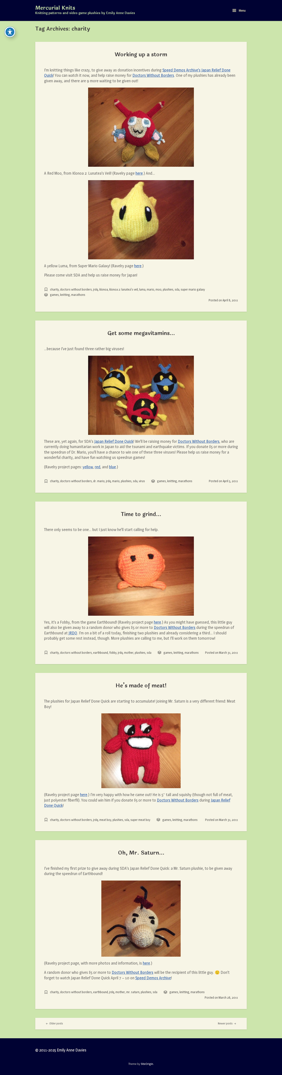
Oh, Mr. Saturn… (141, 853)
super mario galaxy (193, 289)
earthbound (100, 652)
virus (142, 481)
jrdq (95, 289)
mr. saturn (132, 992)
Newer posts (225, 1023)
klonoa (103, 289)
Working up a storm (141, 54)
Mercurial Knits (55, 8)
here (139, 173)
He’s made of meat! (141, 685)
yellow (88, 467)
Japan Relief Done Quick (113, 441)
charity (54, 289)
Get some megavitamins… (141, 333)
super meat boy (140, 820)
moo (158, 289)
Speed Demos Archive (153, 978)
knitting (65, 295)
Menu (242, 10)
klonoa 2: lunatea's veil (123, 289)
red (97, 467)
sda (177, 289)
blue (112, 467)
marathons (78, 295)
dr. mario (99, 481)
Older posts (56, 1023)
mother (129, 652)
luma (142, 289)
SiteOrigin (147, 1064)
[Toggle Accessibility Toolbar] (10, 32)
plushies (168, 289)
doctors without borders (76, 289)
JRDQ (73, 633)
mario (150, 289)
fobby (113, 652)
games (54, 295)
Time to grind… (141, 514)
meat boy (105, 820)
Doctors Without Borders (153, 75)
